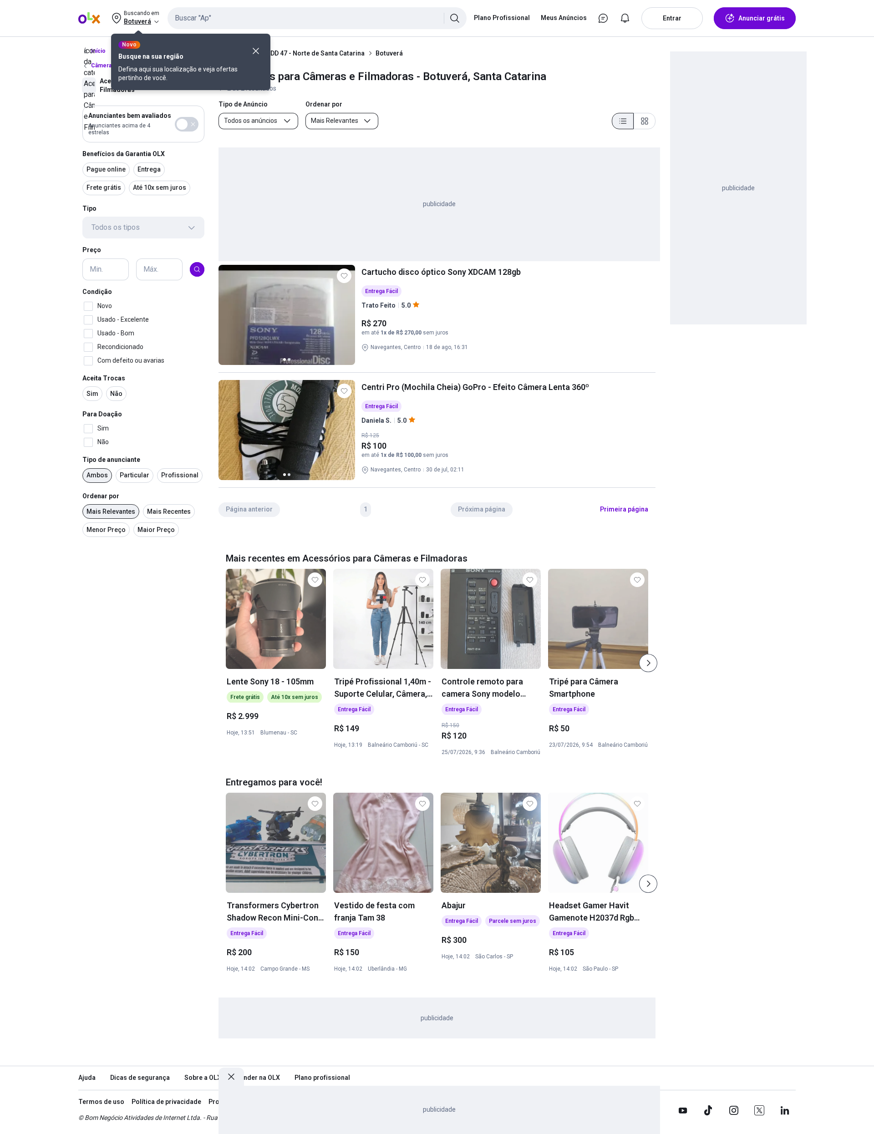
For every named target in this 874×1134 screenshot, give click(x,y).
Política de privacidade (166, 1101)
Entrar (672, 18)
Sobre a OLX (202, 1077)
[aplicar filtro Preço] (197, 269)
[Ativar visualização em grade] (645, 121)
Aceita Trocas (103, 378)
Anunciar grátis (761, 18)
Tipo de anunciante (111, 459)
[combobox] (317, 18)
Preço (91, 250)
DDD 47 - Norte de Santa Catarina (315, 53)
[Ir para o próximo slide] (648, 663)
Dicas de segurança (140, 1077)
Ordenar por (100, 496)
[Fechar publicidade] (231, 1077)
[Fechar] (256, 51)
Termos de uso (101, 1101)
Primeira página (624, 509)
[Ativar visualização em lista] (623, 121)
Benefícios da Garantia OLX (123, 153)
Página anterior (249, 509)
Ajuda (87, 1077)
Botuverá (389, 53)
